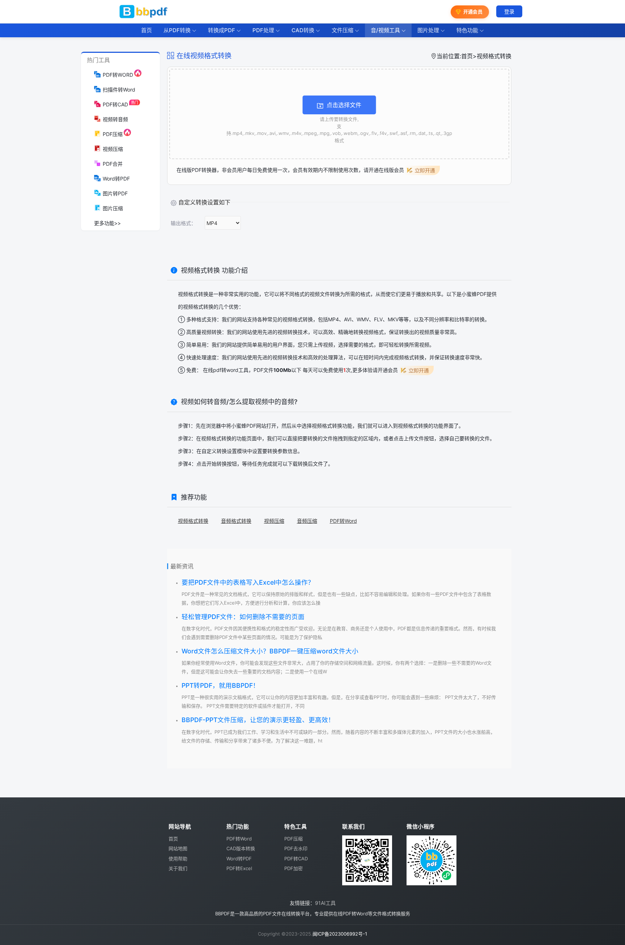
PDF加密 (293, 868)
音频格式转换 (236, 521)
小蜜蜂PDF (243, 426)
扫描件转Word (119, 89)
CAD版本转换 (240, 848)
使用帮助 (178, 858)
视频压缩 (113, 149)
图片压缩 (113, 208)
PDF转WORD (118, 75)
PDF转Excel (239, 868)
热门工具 (98, 60)
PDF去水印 (295, 848)
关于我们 (178, 868)
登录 (509, 11)
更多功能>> (107, 223)
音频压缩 (307, 521)
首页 (467, 56)
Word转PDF (116, 178)
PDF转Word (343, 521)
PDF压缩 (113, 134)
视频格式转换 (216, 438)
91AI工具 (325, 903)
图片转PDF (115, 193)
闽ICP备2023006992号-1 (339, 934)
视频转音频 (115, 119)
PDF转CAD (115, 104)
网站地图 (178, 848)
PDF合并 (113, 164)
